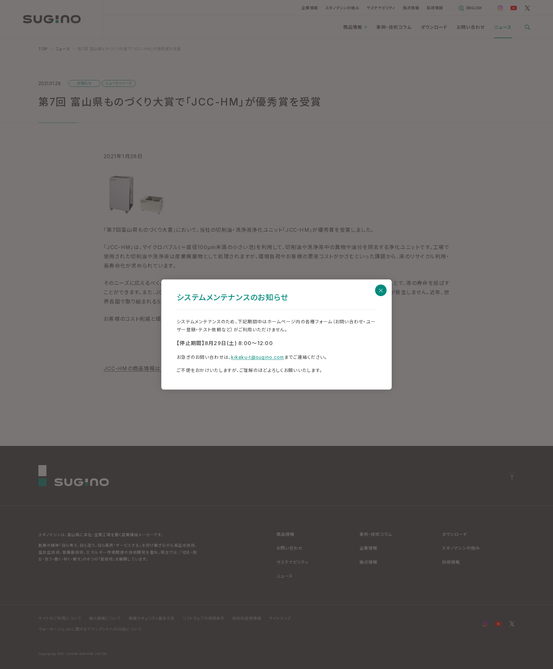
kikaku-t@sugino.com (257, 357)
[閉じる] (381, 290)
